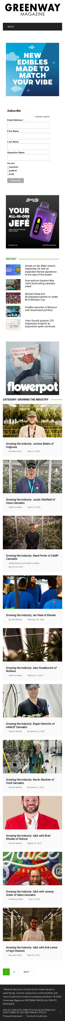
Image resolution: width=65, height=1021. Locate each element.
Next (26, 971)
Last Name (12, 141)
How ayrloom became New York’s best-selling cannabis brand (40, 283)
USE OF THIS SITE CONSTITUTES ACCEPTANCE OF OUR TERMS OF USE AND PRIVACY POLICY (29, 1011)
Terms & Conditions (36, 1016)
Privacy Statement (12, 1016)
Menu (10, 26)
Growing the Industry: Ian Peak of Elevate (31, 615)
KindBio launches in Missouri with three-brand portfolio (41, 309)
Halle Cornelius (15, 507)
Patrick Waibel (15, 731)
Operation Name (15, 152)
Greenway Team (16, 899)
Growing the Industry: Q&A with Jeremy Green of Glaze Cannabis (30, 893)
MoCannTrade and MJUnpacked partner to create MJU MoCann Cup (41, 296)
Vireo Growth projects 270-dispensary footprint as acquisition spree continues (40, 323)
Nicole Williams (15, 619)
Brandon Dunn (15, 451)
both (11, 174)
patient (13, 170)
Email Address (15, 120)
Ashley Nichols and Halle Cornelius (24, 563)
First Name (13, 131)
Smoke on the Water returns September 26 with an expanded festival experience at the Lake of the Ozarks (41, 270)
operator (13, 167)
